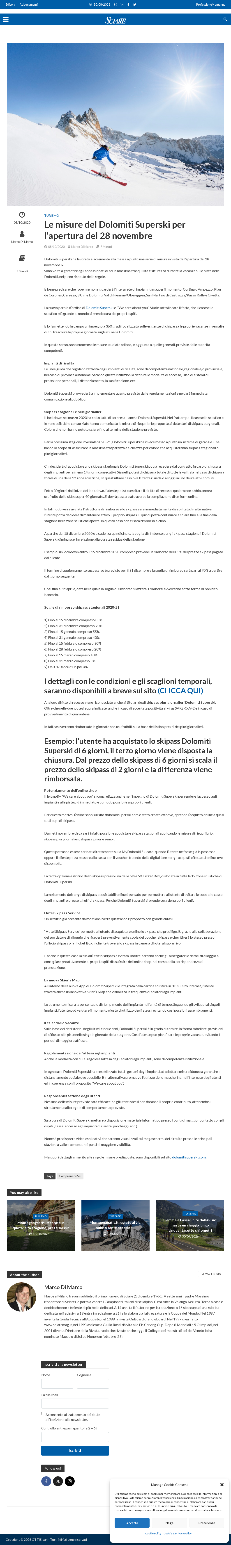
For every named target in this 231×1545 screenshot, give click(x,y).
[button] (222, 1484)
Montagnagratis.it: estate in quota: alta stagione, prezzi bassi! (41, 1225)
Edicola (10, 4)
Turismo (51, 215)
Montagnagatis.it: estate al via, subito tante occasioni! (115, 1225)
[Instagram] (70, 1481)
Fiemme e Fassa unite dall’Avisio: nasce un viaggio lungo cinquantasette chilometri (190, 1225)
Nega (169, 1523)
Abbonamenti (29, 4)
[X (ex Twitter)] (58, 1481)
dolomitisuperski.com (189, 1157)
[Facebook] (46, 1481)
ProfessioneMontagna (210, 4)
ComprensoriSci (70, 1176)
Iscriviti (75, 1450)
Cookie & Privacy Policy (178, 1533)
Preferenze (206, 1523)
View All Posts (211, 1273)
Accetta (132, 1523)
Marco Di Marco (22, 241)
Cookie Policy (153, 1533)
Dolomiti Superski (99, 307)
